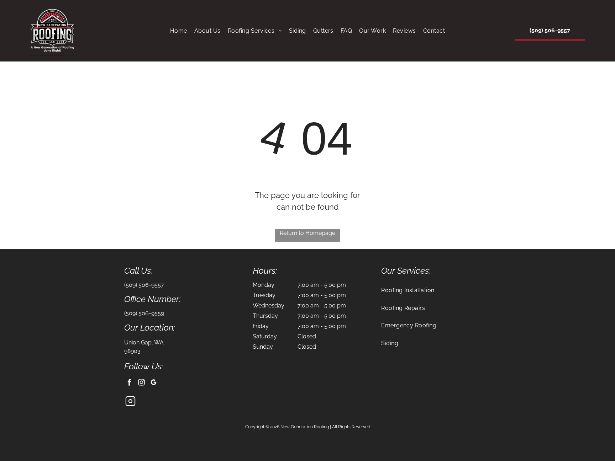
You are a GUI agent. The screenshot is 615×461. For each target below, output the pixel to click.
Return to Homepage (307, 233)
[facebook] (129, 383)
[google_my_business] (153, 383)
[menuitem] (179, 31)
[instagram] (141, 383)
